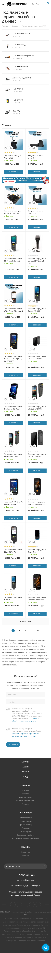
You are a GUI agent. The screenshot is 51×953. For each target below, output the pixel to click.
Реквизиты (25, 828)
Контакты (25, 790)
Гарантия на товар (25, 825)
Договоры (25, 804)
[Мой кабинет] (42, 4)
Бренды (25, 777)
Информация (25, 813)
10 (38, 631)
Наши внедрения (25, 797)
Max (38, 904)
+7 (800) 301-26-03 (26, 875)
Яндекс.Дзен (32, 904)
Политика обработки (25, 832)
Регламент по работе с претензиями (25, 838)
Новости (25, 794)
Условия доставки (25, 821)
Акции (26, 767)
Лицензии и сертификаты (25, 801)
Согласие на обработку (25, 835)
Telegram (19, 904)
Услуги (25, 772)
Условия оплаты (25, 818)
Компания (25, 785)
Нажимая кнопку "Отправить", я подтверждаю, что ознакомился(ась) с (26, 732)
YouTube (25, 904)
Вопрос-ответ (26, 852)
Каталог (25, 762)
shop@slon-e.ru (27, 880)
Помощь (25, 847)
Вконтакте (13, 904)
